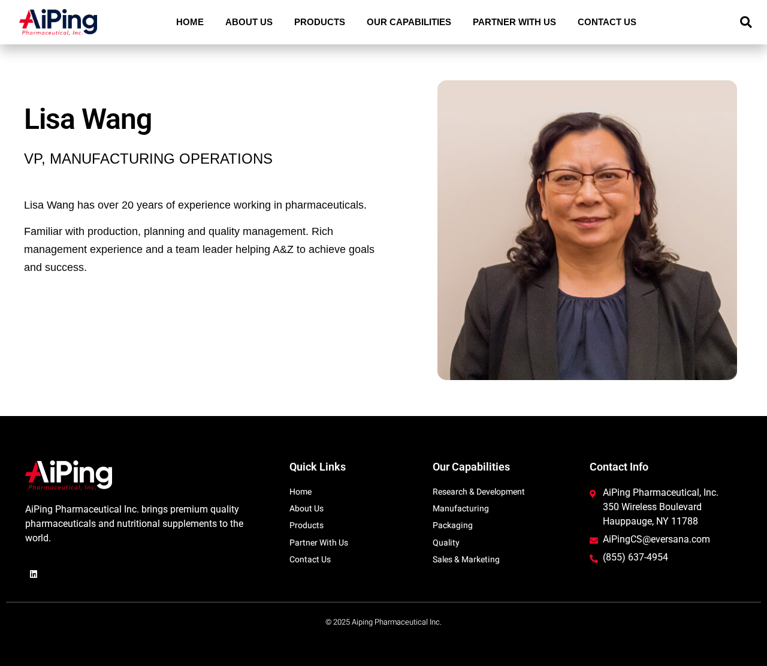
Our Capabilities (409, 22)
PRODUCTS (319, 22)
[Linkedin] (33, 574)
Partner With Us (514, 22)
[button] (746, 22)
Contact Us (607, 22)
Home (190, 22)
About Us (249, 22)
